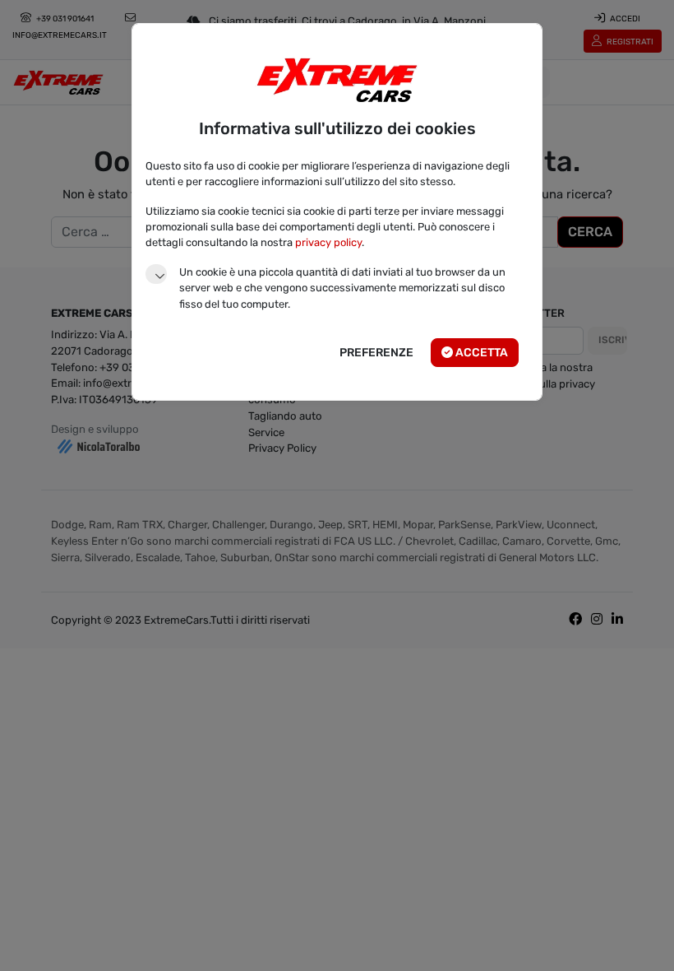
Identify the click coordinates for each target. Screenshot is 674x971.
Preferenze (376, 353)
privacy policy (328, 242)
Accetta (480, 353)
